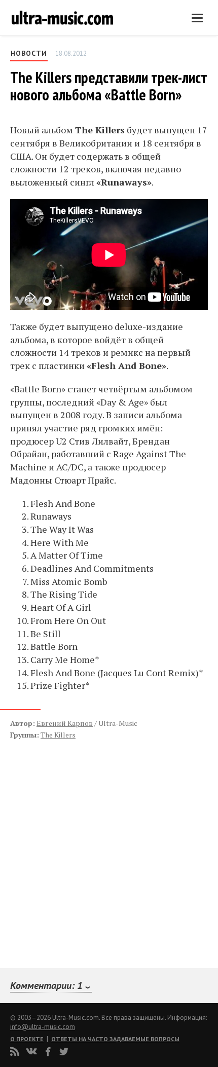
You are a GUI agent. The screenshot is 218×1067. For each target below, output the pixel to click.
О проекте (27, 1039)
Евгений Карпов (65, 723)
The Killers (58, 735)
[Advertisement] (71, 843)
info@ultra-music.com (42, 1026)
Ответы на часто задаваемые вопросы (115, 1039)
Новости (29, 53)
